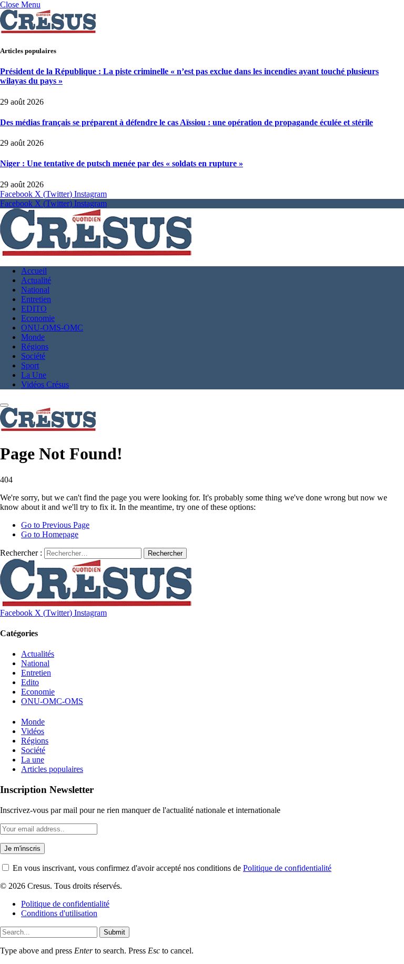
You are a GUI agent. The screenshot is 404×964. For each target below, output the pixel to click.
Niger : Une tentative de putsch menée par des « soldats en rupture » (121, 163)
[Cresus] (95, 252)
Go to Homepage (49, 534)
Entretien (36, 299)
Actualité (36, 280)
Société (33, 356)
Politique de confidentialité (287, 867)
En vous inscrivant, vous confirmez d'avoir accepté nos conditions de (171, 867)
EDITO (34, 308)
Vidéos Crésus (45, 384)
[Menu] (4, 405)
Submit (114, 932)
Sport (30, 365)
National (35, 289)
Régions (34, 346)
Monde (33, 337)
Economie (38, 318)
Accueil (34, 270)
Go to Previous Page (55, 524)
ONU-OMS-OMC (52, 327)
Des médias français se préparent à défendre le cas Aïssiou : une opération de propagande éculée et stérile (186, 122)
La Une (33, 374)
